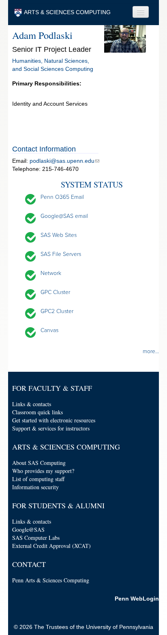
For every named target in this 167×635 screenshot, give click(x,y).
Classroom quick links (37, 412)
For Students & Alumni (58, 505)
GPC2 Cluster (57, 311)
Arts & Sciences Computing (66, 447)
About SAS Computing (39, 463)
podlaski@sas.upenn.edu (62, 161)
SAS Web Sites (59, 235)
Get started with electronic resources (53, 420)
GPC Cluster (55, 292)
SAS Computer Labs (36, 537)
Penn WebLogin (137, 598)
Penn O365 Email (62, 197)
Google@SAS (28, 529)
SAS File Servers (61, 254)
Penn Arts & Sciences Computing (50, 580)
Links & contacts (31, 404)
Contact (29, 564)
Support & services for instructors (51, 428)
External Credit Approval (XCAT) (51, 546)
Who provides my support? (43, 471)
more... (151, 351)
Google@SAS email (64, 216)
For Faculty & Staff (52, 388)
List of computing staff (38, 479)
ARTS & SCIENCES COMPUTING (67, 12)
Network (51, 273)
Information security (35, 487)
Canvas (49, 330)
